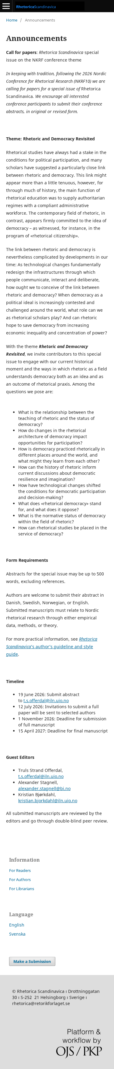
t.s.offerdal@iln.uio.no (46, 700)
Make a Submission (32, 961)
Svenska (17, 934)
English (16, 925)
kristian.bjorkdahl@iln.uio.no (47, 800)
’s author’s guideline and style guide (51, 646)
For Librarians (21, 888)
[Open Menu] (6, 6)
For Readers (20, 870)
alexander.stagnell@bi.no (44, 788)
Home (11, 20)
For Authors (20, 879)
